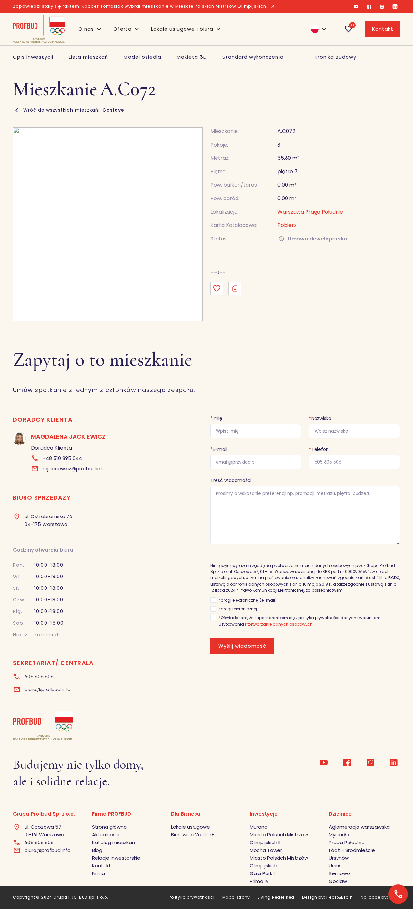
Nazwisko (320, 418)
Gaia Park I (262, 873)
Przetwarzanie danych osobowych (279, 624)
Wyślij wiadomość (242, 645)
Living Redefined (276, 897)
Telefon (319, 449)
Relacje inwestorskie (116, 857)
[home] (39, 29)
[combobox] (316, 29)
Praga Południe (347, 842)
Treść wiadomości (230, 480)
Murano (258, 826)
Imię (216, 418)
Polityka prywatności (192, 897)
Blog (97, 850)
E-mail (218, 449)
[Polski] (316, 29)
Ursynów (339, 857)
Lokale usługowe (190, 826)
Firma (98, 873)
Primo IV (259, 881)
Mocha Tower (266, 850)
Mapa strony (236, 897)
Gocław (338, 881)
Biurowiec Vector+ (193, 834)
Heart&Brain (339, 897)
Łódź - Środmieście (352, 850)
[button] (90, 29)
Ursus (335, 865)
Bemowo (339, 873)
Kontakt (382, 29)
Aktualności (105, 834)
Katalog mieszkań (113, 842)
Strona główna (109, 826)
